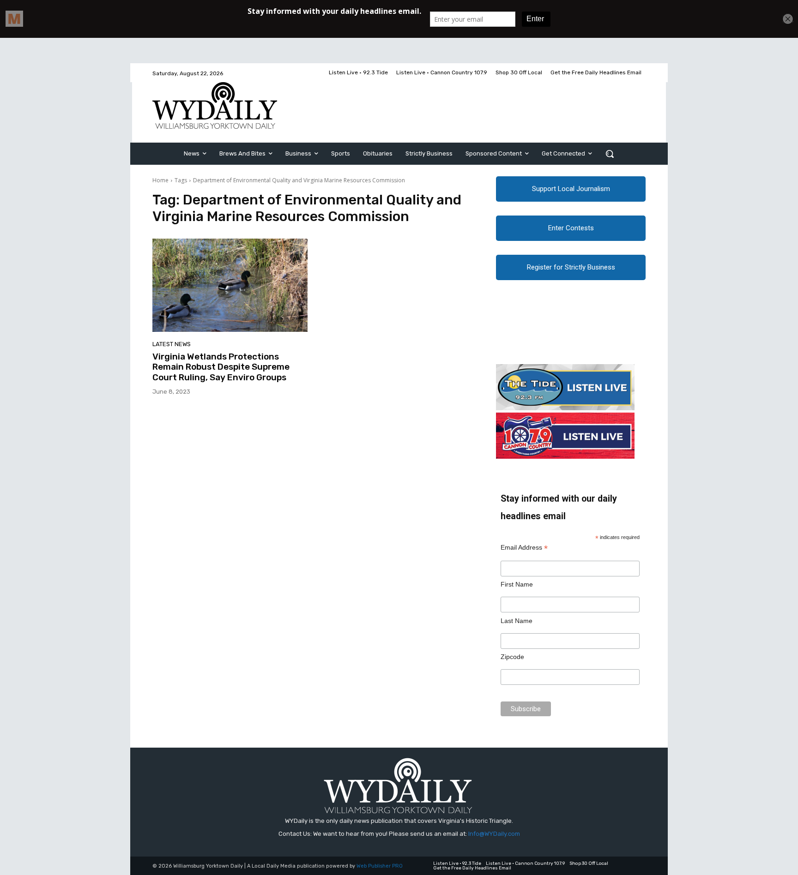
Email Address (524, 547)
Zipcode (512, 656)
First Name (517, 584)
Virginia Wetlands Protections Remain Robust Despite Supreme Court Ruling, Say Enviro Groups (221, 367)
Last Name (516, 620)
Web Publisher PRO (380, 866)
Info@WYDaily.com (494, 833)
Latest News (171, 344)
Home (160, 180)
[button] (609, 154)
